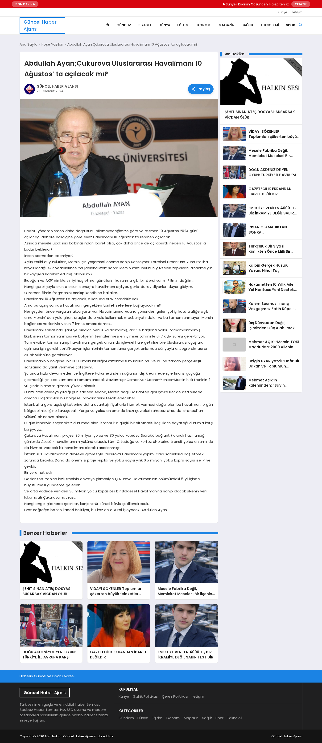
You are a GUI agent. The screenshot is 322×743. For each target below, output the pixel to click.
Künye (282, 12)
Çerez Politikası (175, 696)
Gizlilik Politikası (145, 696)
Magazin (227, 25)
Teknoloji (269, 25)
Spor (290, 25)
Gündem (123, 25)
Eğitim (183, 25)
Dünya (164, 25)
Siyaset (145, 25)
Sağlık (247, 25)
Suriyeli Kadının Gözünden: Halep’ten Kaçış (244, 4)
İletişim (297, 12)
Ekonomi (203, 25)
